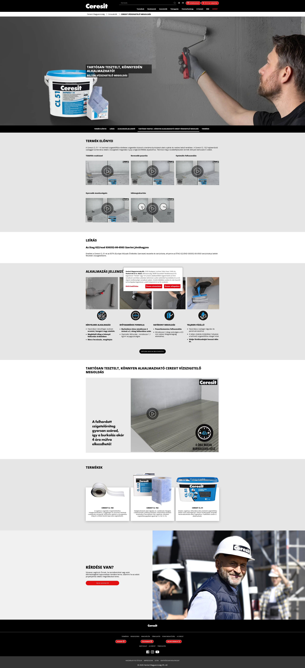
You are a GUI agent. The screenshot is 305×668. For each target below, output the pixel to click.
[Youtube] (157, 652)
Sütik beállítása (132, 286)
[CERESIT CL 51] (197, 497)
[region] (153, 279)
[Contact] (183, 3)
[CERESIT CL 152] (152, 497)
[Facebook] (147, 652)
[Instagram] (152, 652)
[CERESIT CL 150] (107, 497)
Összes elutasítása (153, 286)
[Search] (175, 3)
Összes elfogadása (172, 286)
